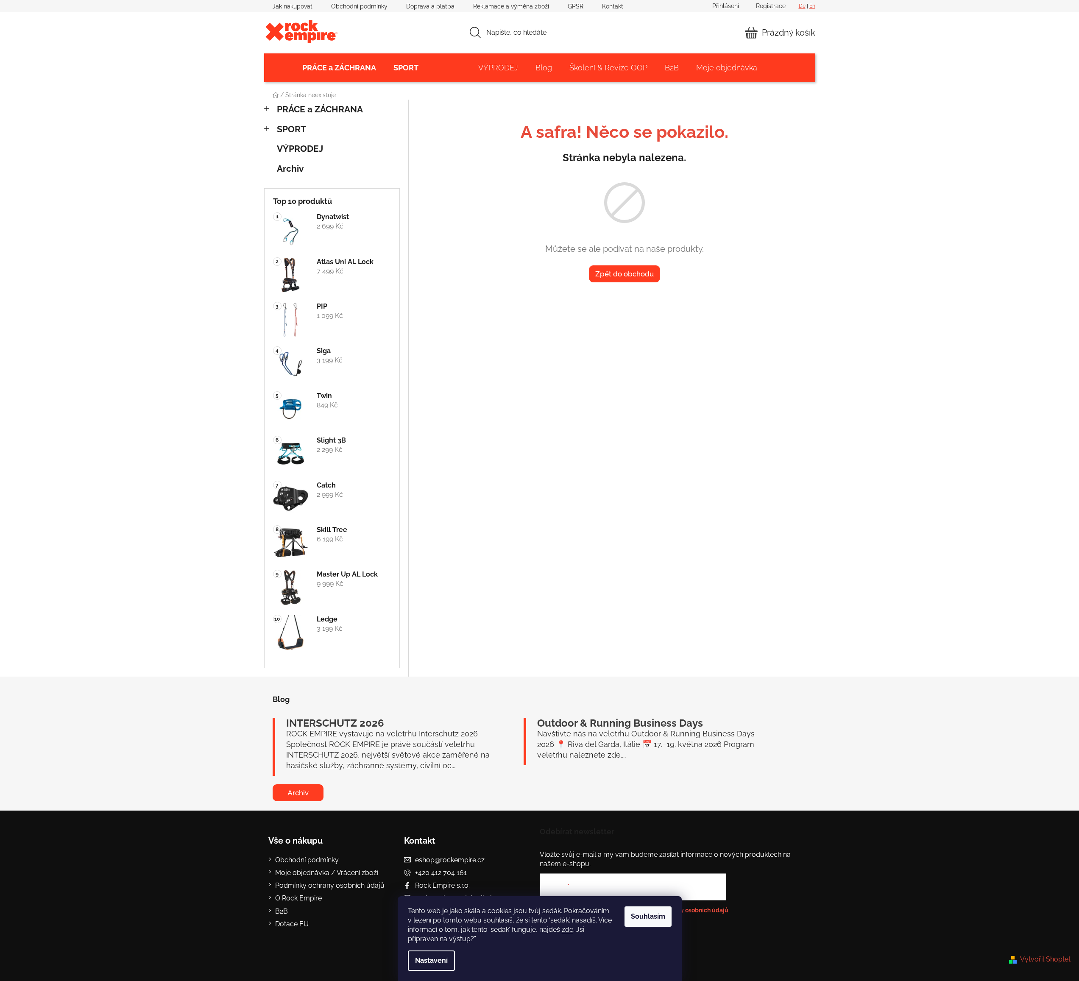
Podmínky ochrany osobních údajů (330, 885)
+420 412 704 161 (441, 873)
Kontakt (612, 6)
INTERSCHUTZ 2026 (335, 723)
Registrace (771, 6)
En (812, 6)
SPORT (291, 129)
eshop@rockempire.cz (450, 860)
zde (567, 929)
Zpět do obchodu (624, 274)
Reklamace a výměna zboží (511, 6)
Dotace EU (292, 924)
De (802, 6)
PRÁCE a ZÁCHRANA (320, 109)
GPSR (575, 6)
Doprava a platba (430, 6)
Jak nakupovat (292, 6)
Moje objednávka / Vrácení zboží (326, 873)
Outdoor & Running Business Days (620, 723)
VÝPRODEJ (300, 148)
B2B (281, 911)
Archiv (290, 168)
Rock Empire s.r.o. (442, 885)
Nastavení (431, 960)
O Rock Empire (298, 898)
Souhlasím (648, 916)
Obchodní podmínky (359, 6)
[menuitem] (339, 67)
